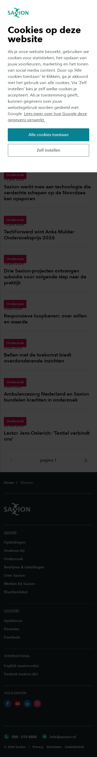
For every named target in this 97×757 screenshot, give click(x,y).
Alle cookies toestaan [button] (48, 134)
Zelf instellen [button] (48, 150)
